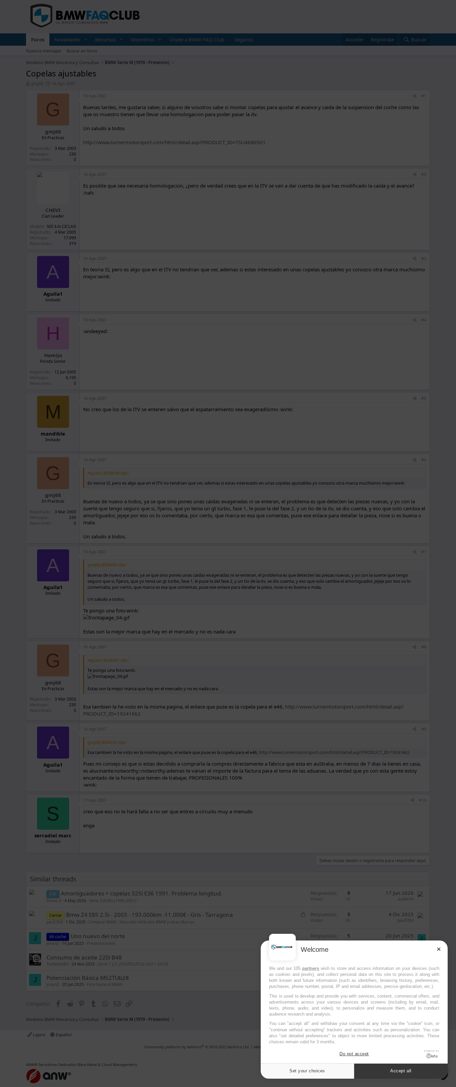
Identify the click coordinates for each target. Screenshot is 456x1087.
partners (310, 968)
